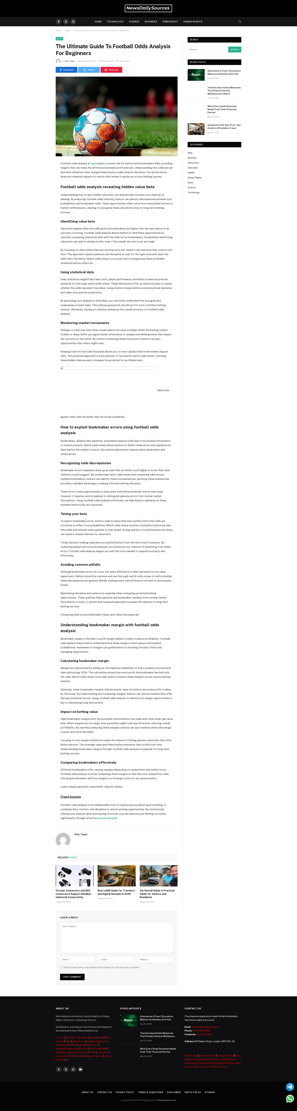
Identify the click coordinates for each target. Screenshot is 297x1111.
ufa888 (102, 1037)
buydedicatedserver (96, 1041)
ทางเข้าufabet (81, 1037)
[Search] (239, 21)
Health (191, 172)
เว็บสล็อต (79, 1056)
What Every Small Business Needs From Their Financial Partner (222, 109)
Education (193, 167)
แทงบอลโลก (103, 1052)
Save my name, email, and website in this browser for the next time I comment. (101, 967)
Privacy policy (125, 1092)
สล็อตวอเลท (234, 1063)
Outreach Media (204, 1034)
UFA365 (214, 1067)
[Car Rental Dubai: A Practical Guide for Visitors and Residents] (159, 875)
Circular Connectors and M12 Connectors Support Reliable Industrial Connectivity (73, 894)
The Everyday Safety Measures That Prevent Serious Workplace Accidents (224, 90)
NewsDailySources (167, 1100)
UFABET (83, 1048)
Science (134, 21)
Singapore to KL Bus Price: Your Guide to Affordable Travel (224, 126)
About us (87, 1092)
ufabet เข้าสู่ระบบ (78, 1052)
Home (98, 21)
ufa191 (68, 1037)
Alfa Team (69, 61)
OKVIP (92, 1052)
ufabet (93, 1037)
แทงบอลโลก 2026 (64, 1056)
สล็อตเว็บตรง (78, 1041)
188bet (73, 1045)
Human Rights (192, 21)
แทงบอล (188, 1067)
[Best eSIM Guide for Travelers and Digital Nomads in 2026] (117, 875)
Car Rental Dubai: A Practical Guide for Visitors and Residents (157, 894)
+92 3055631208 (201, 1030)
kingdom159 (220, 1063)
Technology (115, 21)
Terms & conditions (150, 1092)
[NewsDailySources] (148, 8)
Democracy (170, 21)
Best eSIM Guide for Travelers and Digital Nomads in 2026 (116, 892)
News (190, 182)
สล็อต (68, 1041)
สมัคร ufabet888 (98, 1048)
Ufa (211, 1063)
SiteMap (210, 1092)
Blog (59, 39)
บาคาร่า (59, 1037)
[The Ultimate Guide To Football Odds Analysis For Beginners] (117, 116)
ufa (67, 1060)
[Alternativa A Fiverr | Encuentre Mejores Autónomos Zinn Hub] (196, 75)
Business (151, 21)
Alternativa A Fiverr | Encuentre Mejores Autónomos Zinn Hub (224, 72)
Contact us (104, 1092)
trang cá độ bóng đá (196, 1059)
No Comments (107, 61)
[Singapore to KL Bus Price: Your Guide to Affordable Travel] (196, 129)
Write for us (193, 1092)
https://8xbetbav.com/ (67, 1048)
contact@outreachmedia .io (205, 1027)
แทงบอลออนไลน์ (207, 1055)
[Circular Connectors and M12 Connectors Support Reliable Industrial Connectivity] (75, 875)
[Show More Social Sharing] (126, 70)
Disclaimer (174, 1092)
